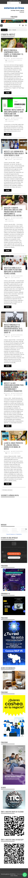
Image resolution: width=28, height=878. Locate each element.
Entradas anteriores (7, 490)
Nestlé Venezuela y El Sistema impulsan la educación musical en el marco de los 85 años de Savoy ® (13, 328)
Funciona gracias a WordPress (8, 874)
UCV (11, 395)
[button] (24, 875)
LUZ (8, 159)
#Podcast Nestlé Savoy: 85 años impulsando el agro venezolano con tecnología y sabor (14, 112)
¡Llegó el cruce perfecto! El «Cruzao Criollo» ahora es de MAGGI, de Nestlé (13, 446)
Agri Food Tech (9, 38)
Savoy (15, 60)
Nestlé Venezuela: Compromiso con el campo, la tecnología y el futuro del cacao (13, 53)
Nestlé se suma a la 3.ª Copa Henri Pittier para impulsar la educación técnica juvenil (13, 270)
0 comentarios (10, 61)
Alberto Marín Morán (17, 58)
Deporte (3, 256)
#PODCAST (3, 38)
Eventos (11, 256)
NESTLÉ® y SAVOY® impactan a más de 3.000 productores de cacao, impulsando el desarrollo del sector (13, 211)
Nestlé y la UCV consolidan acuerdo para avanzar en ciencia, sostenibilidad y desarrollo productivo (14, 387)
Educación (10, 139)
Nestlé (12, 60)
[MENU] (1, 26)
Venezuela (19, 60)
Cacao (8, 60)
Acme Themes (14, 875)
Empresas (15, 139)
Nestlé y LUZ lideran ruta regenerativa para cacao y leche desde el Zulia (14, 153)
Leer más (7, 92)
